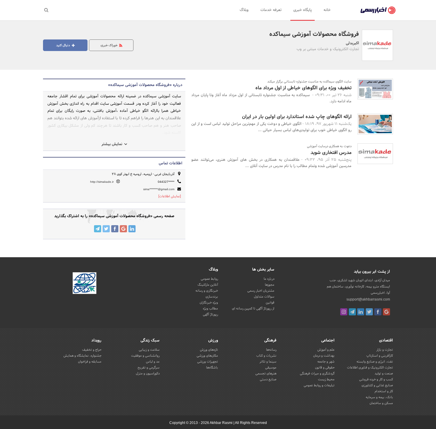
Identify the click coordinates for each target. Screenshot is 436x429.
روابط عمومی (209, 279)
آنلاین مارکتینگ (208, 284)
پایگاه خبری (302, 10)
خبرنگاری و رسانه (206, 290)
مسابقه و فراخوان (89, 361)
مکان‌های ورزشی (207, 355)
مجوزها (269, 284)
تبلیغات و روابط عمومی (319, 385)
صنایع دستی (268, 379)
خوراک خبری (109, 45)
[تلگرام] (352, 311)
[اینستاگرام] (343, 311)
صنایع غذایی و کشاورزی (377, 385)
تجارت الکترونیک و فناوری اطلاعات (370, 367)
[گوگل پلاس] (386, 311)
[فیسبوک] (377, 311)
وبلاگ (244, 10)
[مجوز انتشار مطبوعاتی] (84, 284)
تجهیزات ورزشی (207, 361)
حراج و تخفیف (91, 349)
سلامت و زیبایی (149, 349)
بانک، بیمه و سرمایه (379, 397)
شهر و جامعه (326, 361)
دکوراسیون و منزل (148, 373)
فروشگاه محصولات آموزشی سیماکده (314, 34)
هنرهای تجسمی (265, 373)
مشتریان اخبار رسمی (260, 290)
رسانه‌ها (271, 349)
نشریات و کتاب (266, 355)
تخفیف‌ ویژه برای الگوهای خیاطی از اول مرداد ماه (303, 88)
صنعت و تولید (384, 373)
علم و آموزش (326, 349)
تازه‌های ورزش (209, 349)
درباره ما (269, 279)
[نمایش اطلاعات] (169, 196)
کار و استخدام (384, 391)
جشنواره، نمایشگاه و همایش (82, 355)
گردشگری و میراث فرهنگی (317, 373)
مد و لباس (153, 361)
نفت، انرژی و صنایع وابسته (375, 361)
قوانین (270, 302)
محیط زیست (326, 379)
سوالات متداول (264, 296)
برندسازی (212, 296)
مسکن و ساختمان (381, 403)
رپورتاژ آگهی (210, 314)
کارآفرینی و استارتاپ (379, 355)
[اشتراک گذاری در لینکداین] (132, 228)
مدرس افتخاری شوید (331, 153)
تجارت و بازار (384, 349)
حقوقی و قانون (325, 367)
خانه (327, 10)
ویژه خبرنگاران (209, 302)
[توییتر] (369, 311)
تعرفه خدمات (270, 10)
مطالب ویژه (210, 308)
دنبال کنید (63, 45)
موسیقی (270, 367)
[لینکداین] (360, 311)
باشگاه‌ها (212, 367)
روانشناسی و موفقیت (145, 355)
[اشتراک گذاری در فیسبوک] (114, 228)
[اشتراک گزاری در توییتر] (106, 228)
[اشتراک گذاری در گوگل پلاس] (123, 228)
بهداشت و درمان (324, 355)
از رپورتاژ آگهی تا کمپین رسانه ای (253, 308)
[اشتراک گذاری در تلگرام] (97, 228)
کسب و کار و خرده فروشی (376, 379)
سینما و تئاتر (268, 361)
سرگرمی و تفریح (149, 367)
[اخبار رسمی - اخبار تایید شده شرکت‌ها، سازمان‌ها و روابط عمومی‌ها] (378, 10)
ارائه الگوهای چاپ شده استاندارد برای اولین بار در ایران (296, 117)
